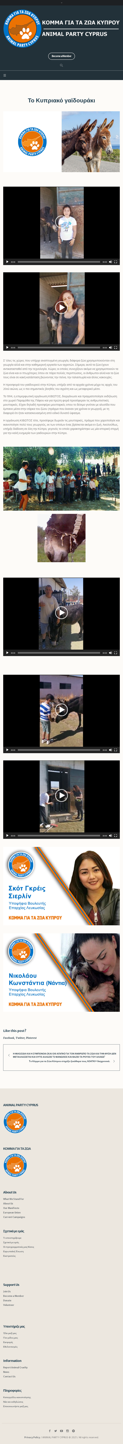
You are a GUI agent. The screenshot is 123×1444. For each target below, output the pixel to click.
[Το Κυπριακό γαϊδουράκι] (61, 141)
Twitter (20, 1037)
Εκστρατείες (9, 1255)
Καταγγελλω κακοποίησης (17, 1397)
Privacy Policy (32, 1437)
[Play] (7, 261)
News (6, 1372)
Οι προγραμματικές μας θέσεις (18, 1246)
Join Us (7, 1291)
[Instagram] (67, 1431)
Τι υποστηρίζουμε (12, 1237)
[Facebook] (49, 1431)
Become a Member (13, 1296)
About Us (8, 1203)
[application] (61, 226)
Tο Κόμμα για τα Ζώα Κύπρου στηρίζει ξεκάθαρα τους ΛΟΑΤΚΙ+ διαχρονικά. (69, 1061)
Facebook (8, 1037)
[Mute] (110, 261)
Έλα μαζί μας (9, 1333)
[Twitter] (55, 1431)
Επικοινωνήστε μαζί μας (15, 1406)
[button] (61, 221)
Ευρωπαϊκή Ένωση (13, 1251)
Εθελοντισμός (10, 1346)
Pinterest (31, 1037)
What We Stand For (13, 1199)
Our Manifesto (11, 1208)
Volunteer (8, 1305)
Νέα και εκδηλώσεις (13, 1401)
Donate (7, 1300)
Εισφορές (8, 1342)
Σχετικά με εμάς (11, 1242)
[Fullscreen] (115, 261)
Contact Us (9, 1376)
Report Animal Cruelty (15, 1367)
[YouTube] (61, 1431)
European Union (11, 1212)
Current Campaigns (14, 1217)
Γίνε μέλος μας (10, 1337)
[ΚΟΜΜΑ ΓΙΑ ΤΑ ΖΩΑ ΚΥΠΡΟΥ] (61, 29)
